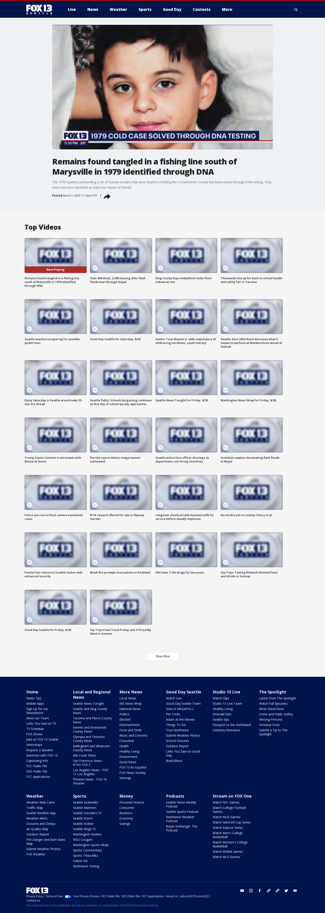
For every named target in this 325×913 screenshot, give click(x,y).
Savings (124, 823)
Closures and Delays (40, 823)
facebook (259, 890)
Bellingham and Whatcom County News (91, 748)
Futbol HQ (80, 861)
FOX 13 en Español (132, 767)
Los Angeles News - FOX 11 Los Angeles (90, 772)
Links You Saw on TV (41, 723)
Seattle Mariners (84, 808)
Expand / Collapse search (296, 9)
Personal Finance (131, 802)
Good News (127, 762)
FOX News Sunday (132, 773)
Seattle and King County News (90, 711)
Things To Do (176, 725)
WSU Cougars (83, 839)
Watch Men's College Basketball (228, 835)
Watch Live (174, 698)
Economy (126, 818)
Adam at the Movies (180, 719)
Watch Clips (221, 698)
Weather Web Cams (40, 802)
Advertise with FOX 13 (42, 755)
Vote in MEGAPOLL (180, 709)
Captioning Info (37, 761)
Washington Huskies (87, 834)
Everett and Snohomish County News (89, 729)
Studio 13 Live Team (227, 703)
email (295, 890)
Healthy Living (129, 751)
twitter (286, 890)
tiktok (268, 890)
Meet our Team (37, 718)
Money (126, 796)
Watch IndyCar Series (228, 827)
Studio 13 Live (226, 692)
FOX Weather (35, 854)
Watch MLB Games (227, 817)
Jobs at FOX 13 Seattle (42, 739)
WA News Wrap (130, 703)
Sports (79, 796)
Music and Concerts (133, 735)
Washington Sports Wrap (91, 845)
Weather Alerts (37, 818)
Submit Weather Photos (183, 735)
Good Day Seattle (183, 692)
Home (32, 692)
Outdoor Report (177, 746)
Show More (162, 656)
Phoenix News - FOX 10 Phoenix (90, 781)
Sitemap (125, 778)
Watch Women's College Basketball (230, 844)
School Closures (177, 741)
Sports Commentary (87, 850)
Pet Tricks (173, 714)
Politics (124, 714)
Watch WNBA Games (228, 851)
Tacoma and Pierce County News (92, 720)
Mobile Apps (35, 703)
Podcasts (175, 796)
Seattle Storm (83, 818)
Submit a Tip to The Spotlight (273, 732)
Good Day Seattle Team (183, 703)
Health (124, 746)
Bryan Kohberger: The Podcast (181, 828)
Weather (35, 796)
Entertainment (129, 725)
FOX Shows (34, 734)
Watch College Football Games (229, 810)
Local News (127, 698)
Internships (34, 745)
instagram (250, 890)
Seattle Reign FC (84, 829)
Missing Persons (271, 719)
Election (125, 719)
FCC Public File (36, 766)
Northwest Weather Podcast (180, 819)
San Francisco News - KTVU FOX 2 (88, 763)
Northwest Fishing (86, 866)
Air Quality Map (37, 829)
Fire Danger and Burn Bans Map (45, 841)
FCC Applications (38, 776)
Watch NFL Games (226, 802)
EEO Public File (36, 771)
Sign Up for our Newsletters (37, 711)
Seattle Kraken (83, 823)
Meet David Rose (271, 709)
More (227, 9)
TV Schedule (35, 729)
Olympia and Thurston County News (89, 739)
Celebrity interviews (226, 730)
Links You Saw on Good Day (183, 753)
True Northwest (177, 730)
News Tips (33, 698)
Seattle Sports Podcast (182, 812)
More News (130, 692)
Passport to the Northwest (232, 725)
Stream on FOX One (232, 796)
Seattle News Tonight (88, 703)
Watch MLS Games (226, 857)
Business (125, 813)
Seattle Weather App (41, 813)
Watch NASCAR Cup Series (232, 822)
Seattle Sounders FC (87, 813)
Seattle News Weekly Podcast (181, 804)
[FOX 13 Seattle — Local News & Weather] (40, 9)
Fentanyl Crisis (269, 725)
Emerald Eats (222, 714)
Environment (128, 757)
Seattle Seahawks (85, 802)
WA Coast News (84, 755)
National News (130, 709)
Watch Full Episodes (273, 703)
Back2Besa (174, 761)
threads (277, 890)
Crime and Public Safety (276, 714)
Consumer (126, 741)
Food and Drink (130, 730)
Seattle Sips (221, 719)
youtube (242, 890)
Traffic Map (34, 808)
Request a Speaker (39, 750)
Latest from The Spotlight (277, 698)
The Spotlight (272, 692)
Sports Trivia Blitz (85, 855)
